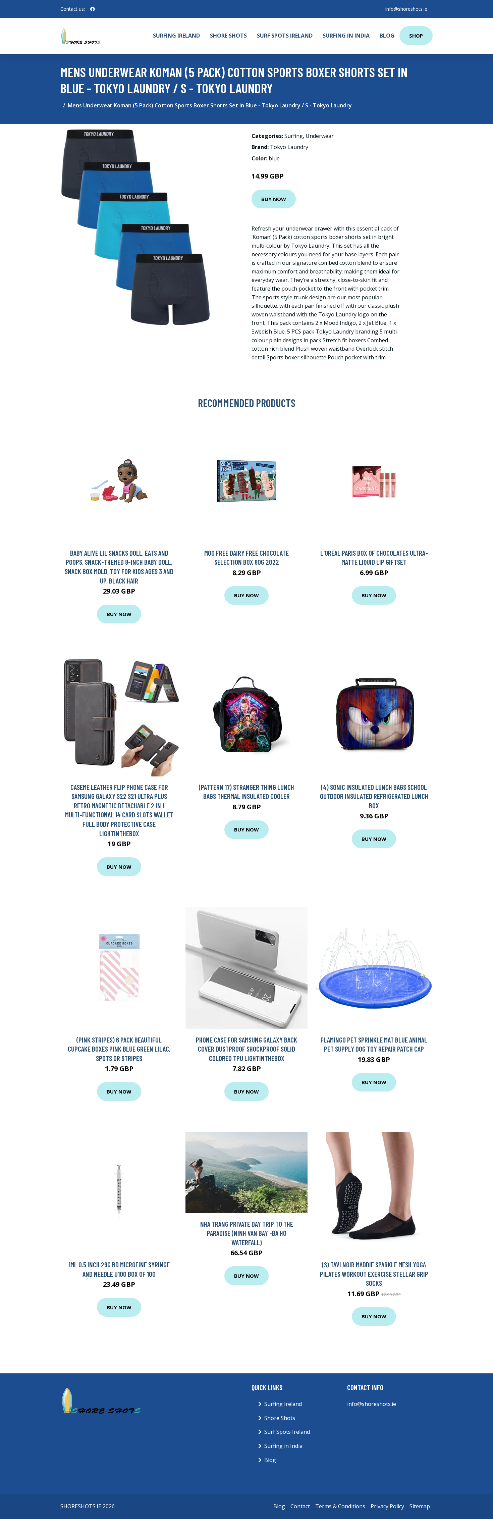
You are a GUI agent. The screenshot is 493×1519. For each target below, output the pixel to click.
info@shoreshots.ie (406, 9)
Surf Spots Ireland (285, 35)
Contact (300, 1506)
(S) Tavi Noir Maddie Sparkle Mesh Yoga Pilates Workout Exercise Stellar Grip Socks (374, 1273)
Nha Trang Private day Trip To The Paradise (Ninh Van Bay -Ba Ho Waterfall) (246, 1233)
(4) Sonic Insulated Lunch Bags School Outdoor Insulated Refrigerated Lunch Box (374, 796)
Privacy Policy (387, 1506)
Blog (387, 35)
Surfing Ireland (176, 35)
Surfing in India (346, 35)
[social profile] (93, 9)
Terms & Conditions (340, 1506)
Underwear (320, 136)
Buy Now (273, 199)
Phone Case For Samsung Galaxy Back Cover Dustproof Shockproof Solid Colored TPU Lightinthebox (246, 1048)
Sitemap (419, 1506)
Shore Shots (228, 35)
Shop (416, 35)
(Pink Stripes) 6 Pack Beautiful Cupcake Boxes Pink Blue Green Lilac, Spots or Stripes (119, 1048)
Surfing (293, 136)
